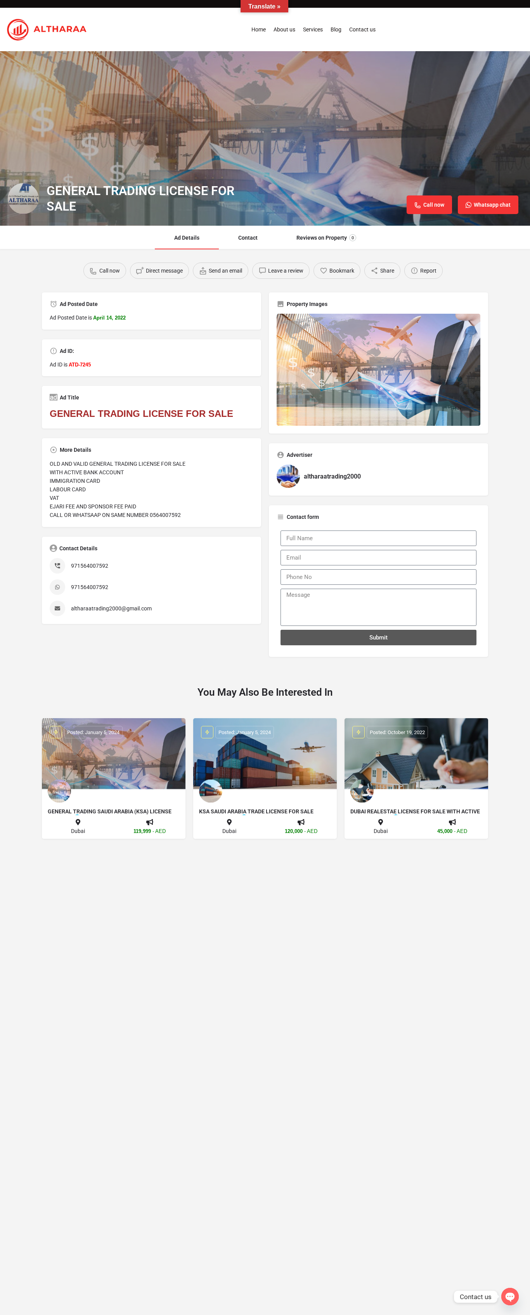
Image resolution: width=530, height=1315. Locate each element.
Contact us (362, 29)
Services (313, 29)
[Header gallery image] (265, 138)
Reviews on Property (325, 238)
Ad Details (186, 238)
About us (284, 29)
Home (258, 29)
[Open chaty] (510, 1296)
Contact (248, 238)
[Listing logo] (23, 198)
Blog (336, 29)
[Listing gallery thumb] (378, 370)
